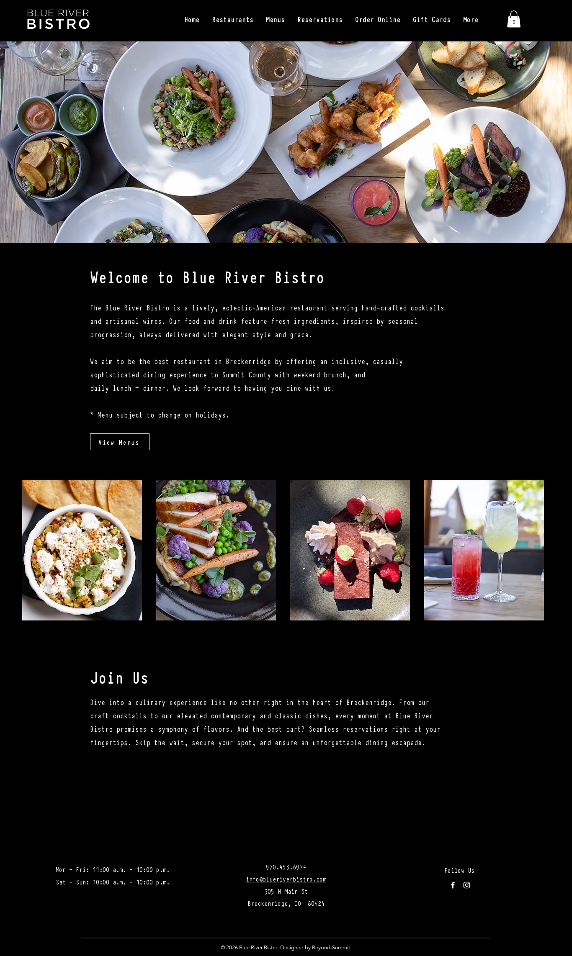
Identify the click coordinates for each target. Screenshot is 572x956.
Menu (105, 414)
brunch (335, 374)
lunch (122, 387)
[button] (233, 19)
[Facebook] (452, 885)
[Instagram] (466, 885)
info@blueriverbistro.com (286, 879)
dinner (154, 387)
